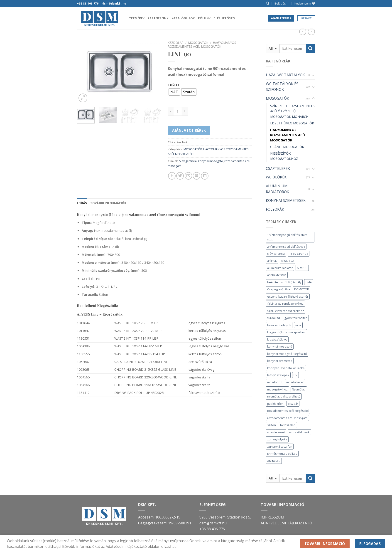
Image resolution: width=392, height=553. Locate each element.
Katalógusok (183, 18)
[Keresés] (267, 3)
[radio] (174, 92)
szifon (271, 425)
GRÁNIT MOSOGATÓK (287, 147)
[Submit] (310, 48)
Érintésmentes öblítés (282, 454)
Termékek (137, 18)
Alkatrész (287, 261)
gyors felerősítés (295, 318)
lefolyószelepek (278, 375)
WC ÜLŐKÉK (276, 177)
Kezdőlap (176, 42)
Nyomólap (299, 389)
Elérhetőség (224, 18)
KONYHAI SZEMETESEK (286, 200)
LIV (295, 375)
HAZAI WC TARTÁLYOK (285, 74)
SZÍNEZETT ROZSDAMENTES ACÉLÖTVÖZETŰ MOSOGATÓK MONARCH (292, 111)
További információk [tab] (108, 203)
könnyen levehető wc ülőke (286, 368)
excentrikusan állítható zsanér (287, 296)
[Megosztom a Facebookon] (172, 176)
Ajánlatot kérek (189, 130)
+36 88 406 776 (212, 528)
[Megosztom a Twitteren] (180, 176)
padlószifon (275, 404)
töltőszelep (288, 425)
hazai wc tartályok (279, 325)
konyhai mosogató (279, 346)
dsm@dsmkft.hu (213, 523)
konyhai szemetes (279, 361)
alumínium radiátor (280, 268)
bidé (309, 282)
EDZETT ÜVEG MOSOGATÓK (292, 123)
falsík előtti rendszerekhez (285, 311)
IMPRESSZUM (272, 517)
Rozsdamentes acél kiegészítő (288, 411)
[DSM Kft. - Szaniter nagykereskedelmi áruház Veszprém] (99, 18)
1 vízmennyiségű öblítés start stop (287, 237)
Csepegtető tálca (278, 289)
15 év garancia (298, 254)
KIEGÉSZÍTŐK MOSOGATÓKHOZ (284, 156)
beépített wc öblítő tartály (284, 282)
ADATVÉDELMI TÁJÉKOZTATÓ (286, 523)
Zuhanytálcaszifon (279, 446)
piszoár (293, 404)
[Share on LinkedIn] (204, 176)
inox (298, 325)
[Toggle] (313, 75)
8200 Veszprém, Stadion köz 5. (225, 517)
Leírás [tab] (82, 203)
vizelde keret (276, 432)
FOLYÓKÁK (275, 209)
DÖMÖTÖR (301, 289)
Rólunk (204, 18)
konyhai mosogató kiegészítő (287, 354)
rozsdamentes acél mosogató (287, 418)
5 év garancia (276, 254)
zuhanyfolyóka (277, 439)
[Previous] (84, 71)
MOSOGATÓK (277, 98)
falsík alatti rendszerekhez (285, 303)
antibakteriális (276, 275)
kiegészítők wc (277, 339)
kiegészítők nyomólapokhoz (286, 332)
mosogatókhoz (277, 389)
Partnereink (158, 18)
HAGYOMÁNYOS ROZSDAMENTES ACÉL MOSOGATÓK (288, 135)
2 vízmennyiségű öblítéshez (286, 246)
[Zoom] (82, 98)
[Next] (153, 71)
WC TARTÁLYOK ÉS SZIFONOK (282, 86)
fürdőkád (273, 318)
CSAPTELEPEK (278, 168)
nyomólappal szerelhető (283, 396)
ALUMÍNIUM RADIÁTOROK (277, 188)
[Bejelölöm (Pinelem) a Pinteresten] (196, 176)
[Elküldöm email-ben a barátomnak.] (188, 176)
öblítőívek (273, 461)
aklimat (272, 261)
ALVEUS (302, 268)
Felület (173, 84)
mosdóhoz (274, 382)
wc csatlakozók (299, 432)
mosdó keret (295, 382)
